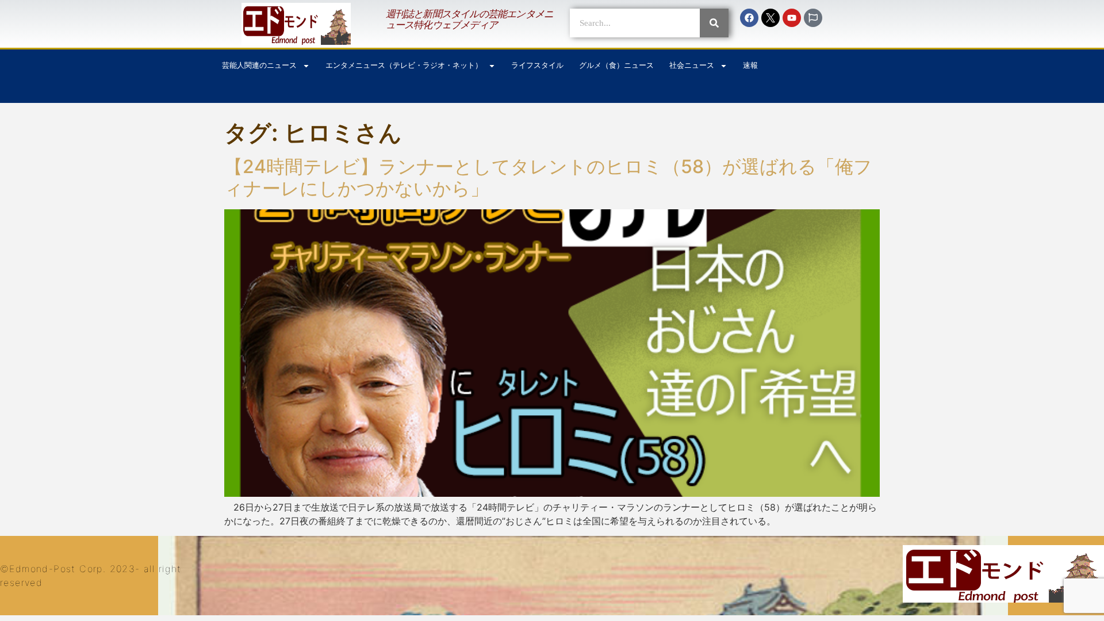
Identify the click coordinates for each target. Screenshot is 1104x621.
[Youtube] (792, 18)
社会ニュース (691, 65)
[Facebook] (749, 18)
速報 (750, 65)
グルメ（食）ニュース (616, 65)
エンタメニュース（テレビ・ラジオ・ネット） (403, 65)
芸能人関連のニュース (259, 65)
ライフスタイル (537, 65)
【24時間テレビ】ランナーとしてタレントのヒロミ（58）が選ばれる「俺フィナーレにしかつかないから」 (548, 177)
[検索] (714, 23)
